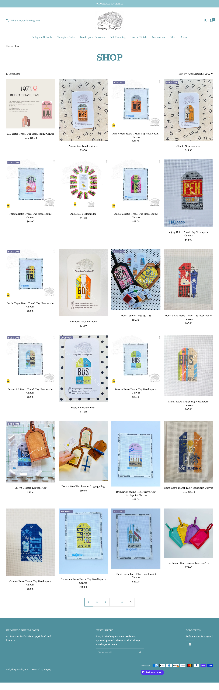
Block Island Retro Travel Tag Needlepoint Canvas (188, 317)
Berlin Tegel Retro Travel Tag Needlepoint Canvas (30, 305)
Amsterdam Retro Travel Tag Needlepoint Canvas (135, 135)
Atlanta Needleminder (188, 146)
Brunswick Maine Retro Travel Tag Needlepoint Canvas (136, 493)
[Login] (205, 20)
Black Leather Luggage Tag (136, 315)
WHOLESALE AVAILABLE (109, 3)
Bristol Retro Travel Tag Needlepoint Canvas (188, 403)
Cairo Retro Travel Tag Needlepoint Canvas (188, 488)
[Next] (130, 602)
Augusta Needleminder (83, 214)
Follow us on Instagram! (199, 636)
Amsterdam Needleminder (83, 146)
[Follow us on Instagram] (190, 645)
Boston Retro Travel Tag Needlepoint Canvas (136, 391)
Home (9, 46)
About (184, 37)
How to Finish (139, 37)
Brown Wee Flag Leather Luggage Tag (83, 486)
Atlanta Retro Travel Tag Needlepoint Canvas (30, 215)
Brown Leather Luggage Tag (30, 488)
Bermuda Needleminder (83, 321)
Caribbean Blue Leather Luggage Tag (188, 563)
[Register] (140, 652)
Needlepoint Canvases (92, 37)
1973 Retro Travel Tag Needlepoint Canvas (30, 133)
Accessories (158, 37)
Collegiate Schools (41, 37)
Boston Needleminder (83, 407)
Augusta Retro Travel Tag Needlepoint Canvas (135, 215)
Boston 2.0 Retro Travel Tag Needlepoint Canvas (30, 391)
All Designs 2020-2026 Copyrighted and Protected (28, 638)
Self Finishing (118, 37)
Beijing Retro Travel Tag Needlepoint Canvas (188, 233)
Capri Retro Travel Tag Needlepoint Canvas (136, 575)
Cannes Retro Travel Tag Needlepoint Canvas (30, 583)
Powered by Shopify (41, 669)
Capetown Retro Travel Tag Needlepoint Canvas (83, 581)
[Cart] (211, 20)
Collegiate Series (66, 37)
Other (173, 37)
